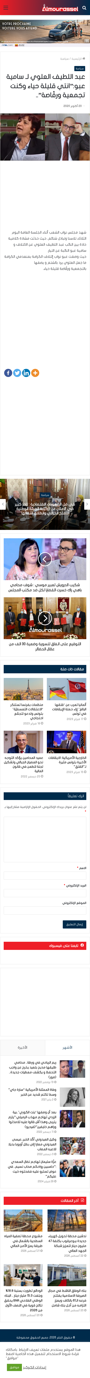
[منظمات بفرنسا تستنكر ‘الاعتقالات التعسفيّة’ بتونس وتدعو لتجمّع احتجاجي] (23, 689)
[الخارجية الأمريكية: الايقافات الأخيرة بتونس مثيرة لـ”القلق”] (66, 742)
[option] (45, 504)
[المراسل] (60, 7)
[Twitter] (17, 373)
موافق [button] (14, 1367)
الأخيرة (22, 1047)
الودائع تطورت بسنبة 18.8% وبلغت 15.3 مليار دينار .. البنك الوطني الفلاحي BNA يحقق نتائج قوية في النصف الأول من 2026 (23, 1300)
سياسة (64, 58)
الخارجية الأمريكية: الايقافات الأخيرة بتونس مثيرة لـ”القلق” (67, 762)
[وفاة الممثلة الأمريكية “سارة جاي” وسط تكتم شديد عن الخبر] (72, 1097)
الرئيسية (77, 58)
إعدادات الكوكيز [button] (34, 1367)
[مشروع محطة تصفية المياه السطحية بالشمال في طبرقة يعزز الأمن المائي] (23, 1220)
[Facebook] (8, 373)
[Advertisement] (45, 197)
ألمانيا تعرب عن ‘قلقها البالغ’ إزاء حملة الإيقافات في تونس (69, 709)
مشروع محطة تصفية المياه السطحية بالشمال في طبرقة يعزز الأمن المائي (23, 1241)
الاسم (81, 868)
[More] (35, 373)
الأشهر (67, 1047)
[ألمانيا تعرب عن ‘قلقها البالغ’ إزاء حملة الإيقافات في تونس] (66, 689)
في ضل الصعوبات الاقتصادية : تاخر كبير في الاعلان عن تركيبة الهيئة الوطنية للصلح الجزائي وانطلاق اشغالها (45, 508)
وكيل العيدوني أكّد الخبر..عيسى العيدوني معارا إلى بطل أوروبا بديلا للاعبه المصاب (32, 1144)
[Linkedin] (26, 373)
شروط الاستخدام (58, 1354)
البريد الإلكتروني (75, 885)
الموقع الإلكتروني (74, 903)
